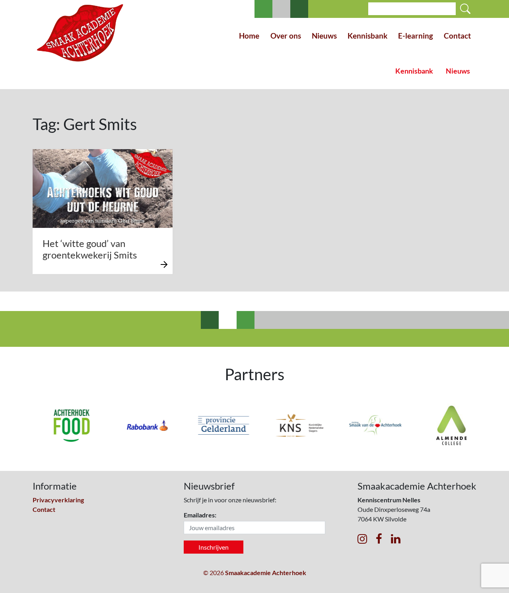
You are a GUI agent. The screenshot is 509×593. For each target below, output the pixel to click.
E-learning (415, 35)
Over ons (285, 35)
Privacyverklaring (58, 500)
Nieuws (324, 35)
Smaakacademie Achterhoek (265, 572)
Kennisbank (367, 35)
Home (249, 35)
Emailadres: (200, 515)
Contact (457, 35)
